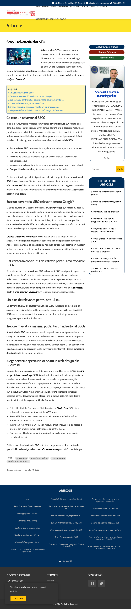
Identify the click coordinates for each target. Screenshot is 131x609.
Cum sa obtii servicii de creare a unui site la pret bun (106, 250)
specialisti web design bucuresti (18, 461)
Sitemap (50, 580)
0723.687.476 (118, 3)
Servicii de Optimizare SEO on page (66, 523)
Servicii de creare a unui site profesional (104, 270)
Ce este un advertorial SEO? (21, 92)
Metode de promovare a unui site (105, 515)
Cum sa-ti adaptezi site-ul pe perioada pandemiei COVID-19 (105, 538)
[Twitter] (101, 583)
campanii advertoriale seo (39, 458)
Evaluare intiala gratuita (106, 46)
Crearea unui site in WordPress (21, 236)
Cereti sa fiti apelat (107, 52)
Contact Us (67, 561)
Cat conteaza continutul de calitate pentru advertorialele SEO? (37, 99)
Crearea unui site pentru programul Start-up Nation (104, 220)
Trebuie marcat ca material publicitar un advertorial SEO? (34, 107)
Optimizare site (42, 19)
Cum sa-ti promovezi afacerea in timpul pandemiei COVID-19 (105, 547)
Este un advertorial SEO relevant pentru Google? (31, 96)
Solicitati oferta (106, 57)
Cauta (120, 169)
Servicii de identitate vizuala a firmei (66, 499)
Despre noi (54, 19)
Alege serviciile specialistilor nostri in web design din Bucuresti (36, 110)
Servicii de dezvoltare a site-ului (27, 506)
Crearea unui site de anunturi (105, 211)
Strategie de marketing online (27, 528)
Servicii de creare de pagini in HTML (66, 515)
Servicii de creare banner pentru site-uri (106, 193)
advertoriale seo (21, 458)
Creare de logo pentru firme (27, 542)
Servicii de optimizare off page (27, 535)
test (27, 499)
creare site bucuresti (58, 458)
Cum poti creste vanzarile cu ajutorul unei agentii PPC (27, 550)
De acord (18, 598)
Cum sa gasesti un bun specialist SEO (106, 240)
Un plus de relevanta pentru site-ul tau (27, 103)
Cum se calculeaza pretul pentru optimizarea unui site (105, 500)
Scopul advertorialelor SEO (66, 537)
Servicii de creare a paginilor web (105, 523)
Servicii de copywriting (27, 521)
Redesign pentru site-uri (27, 513)
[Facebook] (92, 583)
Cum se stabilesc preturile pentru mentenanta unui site (104, 260)
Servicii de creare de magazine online (106, 203)
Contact (63, 19)
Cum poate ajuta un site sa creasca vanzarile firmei (103, 230)
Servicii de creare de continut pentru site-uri (66, 507)
